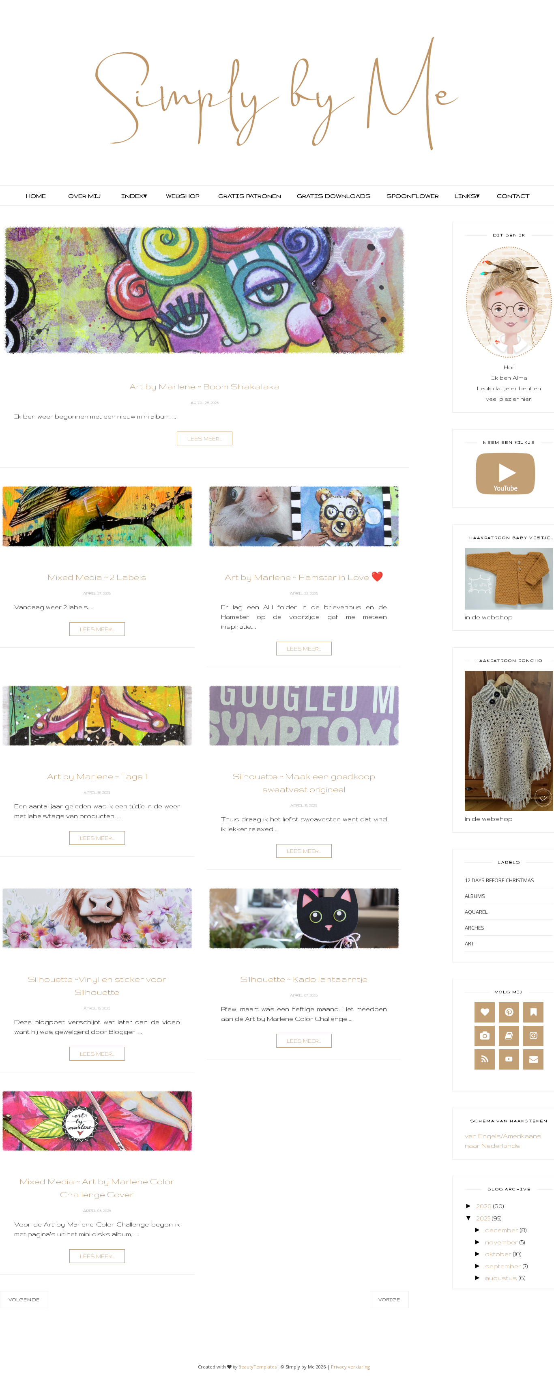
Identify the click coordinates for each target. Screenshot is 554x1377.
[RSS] (485, 1059)
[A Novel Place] (533, 1012)
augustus (501, 1277)
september (503, 1266)
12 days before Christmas (499, 880)
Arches (474, 927)
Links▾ (467, 196)
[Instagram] (533, 1036)
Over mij (84, 196)
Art (469, 943)
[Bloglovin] (485, 1012)
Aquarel (476, 911)
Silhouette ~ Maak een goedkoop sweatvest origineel (304, 782)
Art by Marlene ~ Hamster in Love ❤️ (304, 577)
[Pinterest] (509, 1012)
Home (36, 196)
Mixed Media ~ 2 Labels (96, 577)
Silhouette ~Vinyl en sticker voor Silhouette (97, 985)
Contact (513, 196)
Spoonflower (412, 196)
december (501, 1230)
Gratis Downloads (333, 196)
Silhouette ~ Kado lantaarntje (303, 979)
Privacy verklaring (350, 1367)
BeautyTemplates (257, 1367)
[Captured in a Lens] (485, 1036)
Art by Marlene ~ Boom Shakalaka (204, 386)
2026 (484, 1206)
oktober (498, 1253)
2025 (483, 1218)
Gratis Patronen (249, 196)
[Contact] (533, 1059)
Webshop (182, 196)
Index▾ (134, 196)
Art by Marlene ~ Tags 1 (97, 776)
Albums (475, 896)
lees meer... (204, 438)
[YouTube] (509, 1059)
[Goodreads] (509, 1036)
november (501, 1242)
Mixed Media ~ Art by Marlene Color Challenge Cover (96, 1188)
